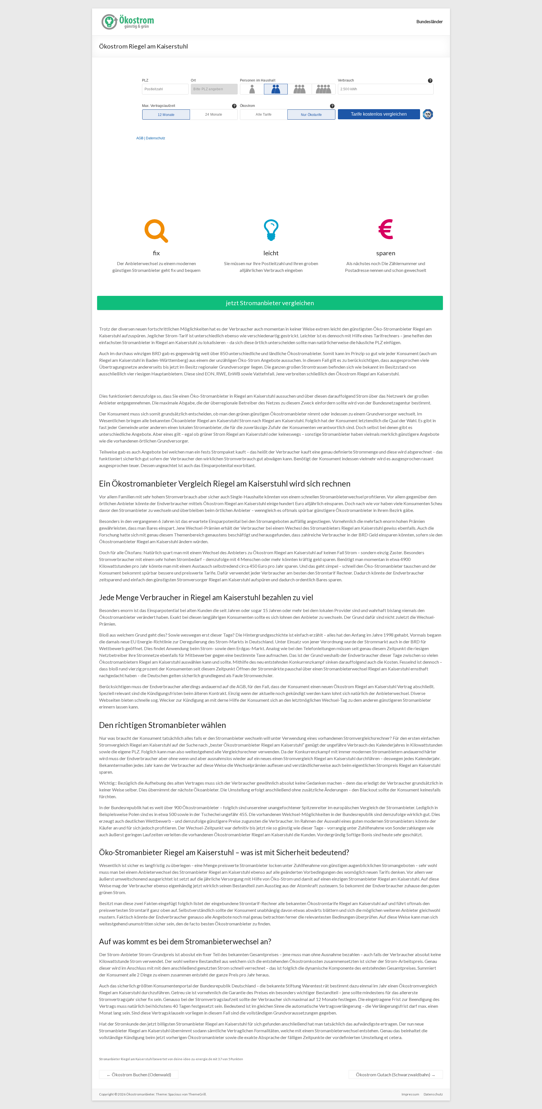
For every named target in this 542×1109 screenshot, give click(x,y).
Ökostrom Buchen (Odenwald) (138, 1074)
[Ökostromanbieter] (127, 15)
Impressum (410, 1094)
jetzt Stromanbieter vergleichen (270, 303)
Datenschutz (433, 1094)
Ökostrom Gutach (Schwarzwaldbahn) (396, 1074)
